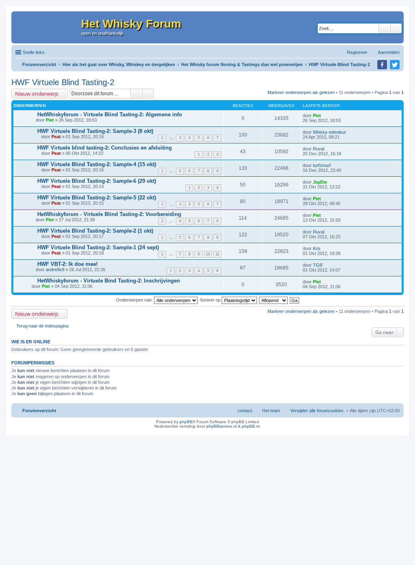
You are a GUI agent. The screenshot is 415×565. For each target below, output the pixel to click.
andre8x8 (55, 269)
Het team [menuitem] (271, 410)
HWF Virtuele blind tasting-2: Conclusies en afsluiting (104, 148)
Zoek (385, 28)
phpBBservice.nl (221, 426)
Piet (50, 120)
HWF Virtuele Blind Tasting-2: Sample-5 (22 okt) (96, 198)
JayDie (320, 182)
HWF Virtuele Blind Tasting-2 (62, 82)
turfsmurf (322, 165)
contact (244, 410)
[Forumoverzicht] (46, 27)
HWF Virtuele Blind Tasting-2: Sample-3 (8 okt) (95, 131)
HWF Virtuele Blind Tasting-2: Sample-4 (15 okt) (96, 164)
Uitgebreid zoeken (396, 28)
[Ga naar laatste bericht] (324, 115)
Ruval (318, 148)
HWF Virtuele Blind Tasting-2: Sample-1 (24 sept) (98, 247)
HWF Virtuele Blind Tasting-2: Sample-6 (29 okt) (96, 181)
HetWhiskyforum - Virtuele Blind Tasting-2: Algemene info (109, 114)
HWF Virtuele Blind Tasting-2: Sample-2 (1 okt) (95, 231)
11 (217, 254)
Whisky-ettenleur (329, 132)
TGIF (318, 265)
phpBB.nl (250, 426)
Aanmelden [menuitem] (389, 52)
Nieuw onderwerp (36, 93)
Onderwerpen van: (135, 299)
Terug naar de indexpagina (42, 325)
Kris (317, 248)
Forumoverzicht (39, 410)
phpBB (186, 421)
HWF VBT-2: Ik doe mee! (67, 264)
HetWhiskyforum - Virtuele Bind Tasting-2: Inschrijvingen (108, 281)
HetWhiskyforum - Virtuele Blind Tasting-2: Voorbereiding (109, 214)
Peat (56, 136)
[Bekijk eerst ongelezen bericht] (34, 114)
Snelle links (34, 52)
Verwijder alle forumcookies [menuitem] (317, 410)
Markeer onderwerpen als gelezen (301, 92)
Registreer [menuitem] (357, 52)
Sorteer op (211, 299)
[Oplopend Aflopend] (274, 299)
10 (208, 254)
